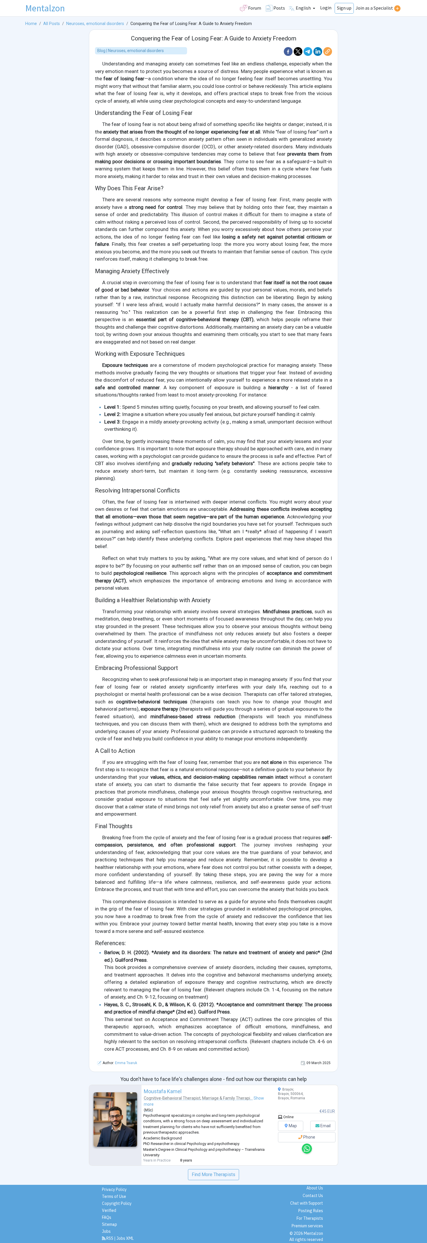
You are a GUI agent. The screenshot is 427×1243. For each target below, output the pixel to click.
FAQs (106, 1217)
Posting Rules (310, 1210)
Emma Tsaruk (126, 1063)
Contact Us (313, 1195)
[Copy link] (327, 51)
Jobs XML (125, 1238)
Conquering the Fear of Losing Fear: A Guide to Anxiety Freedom (213, 38)
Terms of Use (114, 1196)
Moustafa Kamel (163, 1091)
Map (292, 1125)
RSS (109, 1238)
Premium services (307, 1225)
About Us (314, 1188)
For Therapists (310, 1218)
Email (325, 1125)
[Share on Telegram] (308, 51)
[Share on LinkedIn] (318, 51)
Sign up (344, 8)
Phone (308, 1137)
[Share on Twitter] (299, 51)
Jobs (106, 1231)
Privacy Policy (114, 1189)
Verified (109, 1210)
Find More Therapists (213, 1174)
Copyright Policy (117, 1203)
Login (325, 7)
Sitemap (109, 1224)
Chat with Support (306, 1203)
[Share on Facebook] (289, 51)
